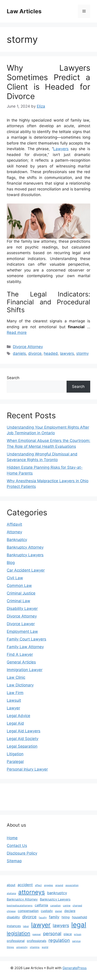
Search (13, 378)
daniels (19, 353)
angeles (48, 885)
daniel (58, 911)
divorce (35, 353)
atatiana (11, 893)
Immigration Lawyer (24, 669)
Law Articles (24, 11)
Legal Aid (15, 723)
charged (77, 905)
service (76, 941)
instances (14, 926)
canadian (55, 905)
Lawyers (61, 149)
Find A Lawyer (20, 654)
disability (13, 917)
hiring (66, 917)
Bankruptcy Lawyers (25, 555)
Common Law (19, 585)
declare (69, 911)
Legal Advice (18, 715)
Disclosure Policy (22, 853)
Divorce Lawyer (21, 624)
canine (66, 905)
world (45, 947)
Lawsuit (14, 700)
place (68, 934)
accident (25, 884)
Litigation (15, 754)
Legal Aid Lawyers (23, 731)
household (79, 917)
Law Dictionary (20, 685)
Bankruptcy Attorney (25, 547)
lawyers (67, 353)
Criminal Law (18, 601)
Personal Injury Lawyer (27, 769)
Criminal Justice (21, 593)
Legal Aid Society (22, 738)
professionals (36, 941)
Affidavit (14, 524)
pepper (36, 934)
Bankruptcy (17, 539)
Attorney (14, 532)
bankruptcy (57, 893)
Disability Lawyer (22, 608)
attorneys (31, 892)
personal (52, 933)
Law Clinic (16, 677)
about (11, 885)
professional (16, 941)
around (59, 885)
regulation (59, 940)
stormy (82, 353)
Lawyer (13, 708)
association (72, 885)
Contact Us (17, 845)
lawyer (41, 925)
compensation (28, 911)
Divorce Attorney (28, 346)
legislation (18, 933)
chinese (11, 911)
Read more (17, 332)
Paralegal (15, 761)
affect (38, 885)
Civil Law (15, 578)
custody (47, 911)
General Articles (21, 662)
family (54, 917)
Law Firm (15, 692)
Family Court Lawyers (26, 639)
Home (12, 838)
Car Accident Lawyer (26, 570)
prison (77, 934)
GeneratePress (74, 968)
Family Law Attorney (25, 647)
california (41, 905)
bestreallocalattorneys (19, 905)
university (22, 947)
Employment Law (22, 631)
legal (78, 925)
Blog (11, 562)
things (10, 947)
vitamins (34, 947)
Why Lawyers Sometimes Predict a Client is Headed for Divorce (48, 82)
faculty (43, 917)
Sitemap (14, 861)
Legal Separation (22, 746)
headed (51, 353)
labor (26, 926)
